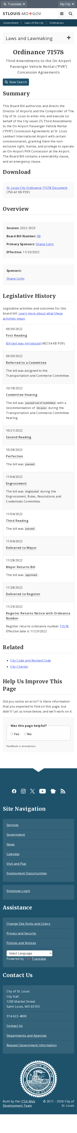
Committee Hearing (21, 395)
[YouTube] (42, 791)
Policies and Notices (21, 943)
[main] (38, 394)
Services (13, 825)
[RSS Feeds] (63, 791)
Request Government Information (32, 1045)
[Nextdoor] (53, 791)
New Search (18, 82)
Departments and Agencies (27, 1036)
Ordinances (57, 22)
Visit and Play (16, 864)
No (29, 734)
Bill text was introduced (23, 343)
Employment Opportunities (27, 873)
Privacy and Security (21, 933)
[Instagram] (23, 791)
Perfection (14, 456)
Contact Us (15, 1026)
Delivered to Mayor (21, 548)
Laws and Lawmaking (29, 38)
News (11, 844)
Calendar (13, 854)
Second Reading (18, 437)
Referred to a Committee (26, 363)
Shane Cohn (45, 244)
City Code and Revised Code (30, 660)
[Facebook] (14, 791)
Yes (16, 734)
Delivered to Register (23, 594)
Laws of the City (34, 22)
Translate (39, 959)
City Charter (19, 667)
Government (11, 22)
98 (39, 236)
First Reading (16, 335)
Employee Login (18, 891)
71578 (64, 626)
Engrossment (16, 483)
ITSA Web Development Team (19, 1103)
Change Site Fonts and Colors (28, 924)
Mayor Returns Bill (20, 567)
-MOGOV (22, 13)
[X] (32, 791)
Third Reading (17, 521)
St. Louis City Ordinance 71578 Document (37, 188)
